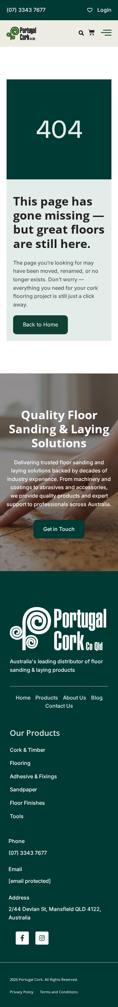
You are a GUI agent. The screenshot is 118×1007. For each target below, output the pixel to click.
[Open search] (81, 33)
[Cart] (91, 32)
